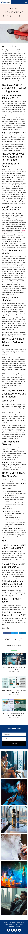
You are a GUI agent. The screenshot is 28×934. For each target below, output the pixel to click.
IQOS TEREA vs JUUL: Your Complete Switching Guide (14, 691)
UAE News (15, 9)
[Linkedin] (12, 930)
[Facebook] (8, 930)
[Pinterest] (15, 930)
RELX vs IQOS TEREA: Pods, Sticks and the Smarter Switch (14, 714)
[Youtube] (19, 930)
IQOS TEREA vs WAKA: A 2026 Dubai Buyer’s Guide (14, 668)
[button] (26, 2)
